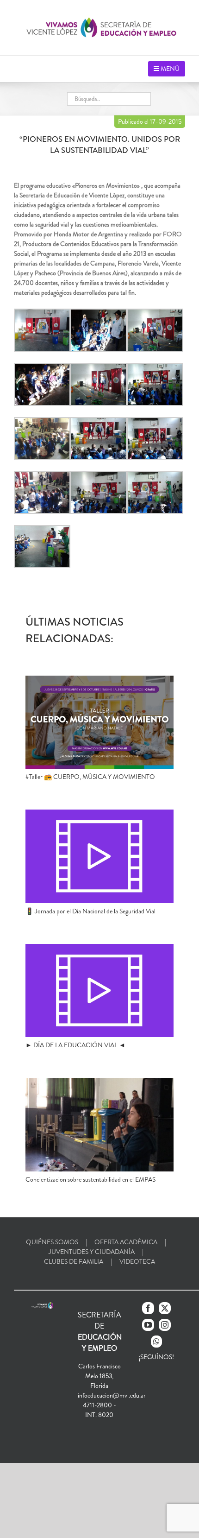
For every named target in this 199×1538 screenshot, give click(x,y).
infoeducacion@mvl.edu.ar (112, 1395)
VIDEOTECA (137, 1261)
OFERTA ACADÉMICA (125, 1242)
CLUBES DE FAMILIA (73, 1261)
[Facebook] (148, 1308)
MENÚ (169, 68)
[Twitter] (165, 1308)
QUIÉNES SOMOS (52, 1242)
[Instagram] (165, 1325)
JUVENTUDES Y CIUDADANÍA (92, 1251)
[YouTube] (148, 1325)
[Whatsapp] (156, 1341)
